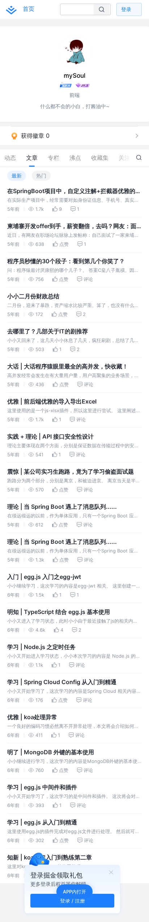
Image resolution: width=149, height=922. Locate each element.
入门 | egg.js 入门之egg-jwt (44, 576)
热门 (41, 175)
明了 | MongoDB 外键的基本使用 (50, 752)
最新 (17, 175)
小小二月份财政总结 (33, 296)
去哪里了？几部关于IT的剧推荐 (47, 331)
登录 (126, 9)
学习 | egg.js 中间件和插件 (42, 787)
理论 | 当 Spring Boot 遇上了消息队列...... (62, 506)
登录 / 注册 (72, 900)
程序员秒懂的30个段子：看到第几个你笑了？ (66, 261)
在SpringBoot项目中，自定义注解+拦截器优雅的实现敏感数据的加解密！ (74, 191)
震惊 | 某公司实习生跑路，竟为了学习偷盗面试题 (70, 471)
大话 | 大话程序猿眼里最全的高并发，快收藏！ (67, 366)
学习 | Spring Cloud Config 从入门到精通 (61, 682)
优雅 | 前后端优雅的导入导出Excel (52, 401)
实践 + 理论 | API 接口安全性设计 (50, 436)
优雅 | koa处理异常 (32, 717)
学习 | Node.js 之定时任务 (41, 646)
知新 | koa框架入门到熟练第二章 (49, 857)
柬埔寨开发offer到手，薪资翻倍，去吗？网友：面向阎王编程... (71, 226)
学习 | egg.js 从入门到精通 (42, 822)
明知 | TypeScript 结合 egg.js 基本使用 (58, 611)
